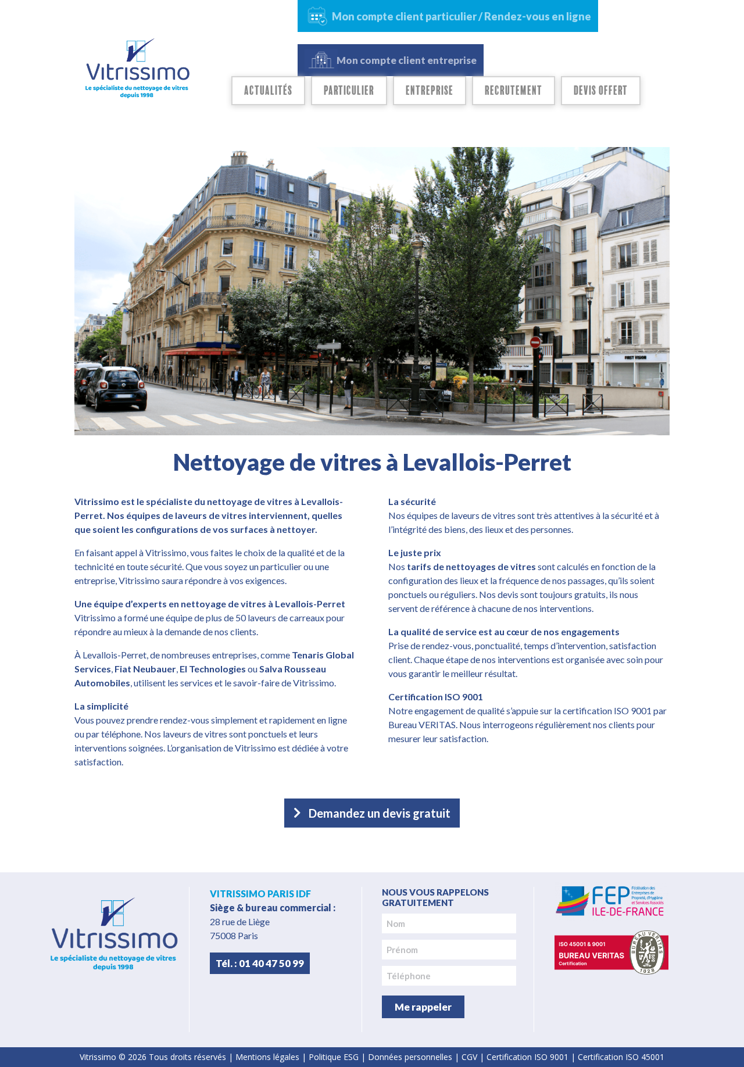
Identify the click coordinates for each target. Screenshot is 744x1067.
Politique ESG (334, 1056)
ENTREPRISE (429, 90)
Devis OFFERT (601, 90)
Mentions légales (267, 1056)
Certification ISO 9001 (527, 1056)
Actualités (268, 90)
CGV (469, 1056)
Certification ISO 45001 (621, 1056)
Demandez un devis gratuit (379, 813)
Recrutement (513, 90)
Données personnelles (410, 1056)
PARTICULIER (349, 90)
